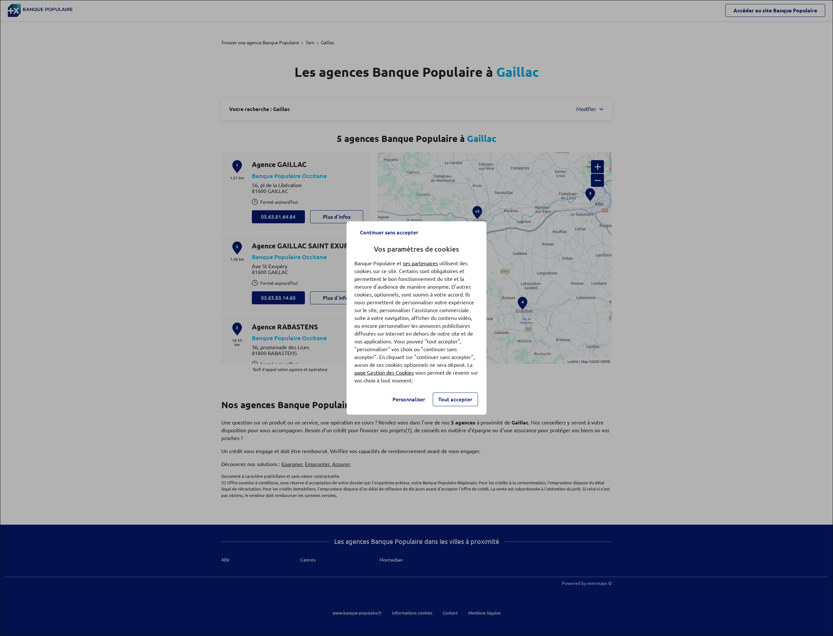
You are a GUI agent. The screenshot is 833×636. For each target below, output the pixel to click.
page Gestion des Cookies (384, 373)
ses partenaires (420, 263)
